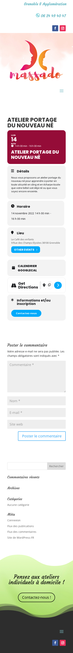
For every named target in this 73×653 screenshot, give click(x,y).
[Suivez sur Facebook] (55, 28)
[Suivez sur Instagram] (63, 28)
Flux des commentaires (21, 532)
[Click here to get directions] (58, 285)
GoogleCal (27, 270)
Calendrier (27, 266)
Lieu (20, 233)
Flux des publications (20, 526)
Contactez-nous (26, 313)
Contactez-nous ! (36, 597)
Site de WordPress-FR (20, 537)
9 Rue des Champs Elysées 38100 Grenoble (35, 242)
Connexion (14, 520)
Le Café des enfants (22, 239)
